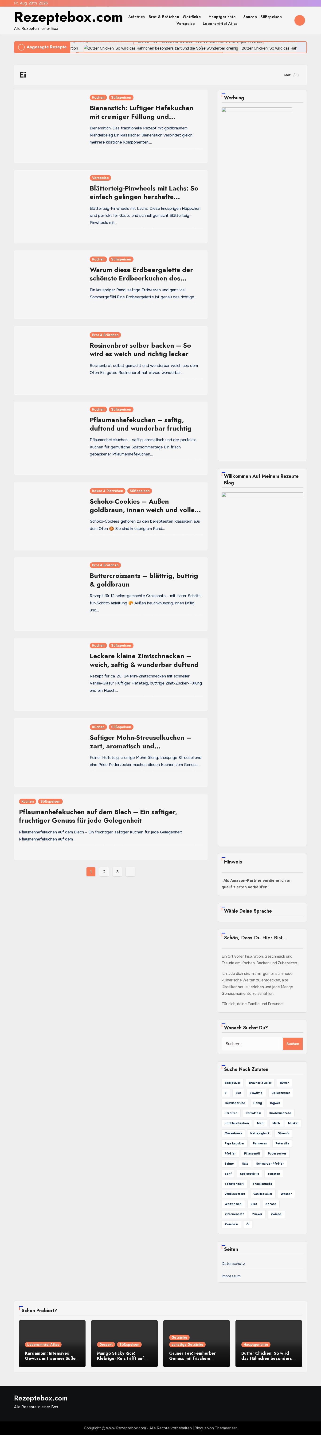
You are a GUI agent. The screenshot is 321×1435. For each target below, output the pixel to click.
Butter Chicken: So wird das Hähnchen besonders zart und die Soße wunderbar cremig (266, 1361)
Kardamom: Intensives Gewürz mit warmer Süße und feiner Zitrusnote (50, 1358)
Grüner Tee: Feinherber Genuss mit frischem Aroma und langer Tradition (192, 1361)
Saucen (250, 16)
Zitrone (271, 1204)
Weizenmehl (233, 1204)
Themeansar (226, 1428)
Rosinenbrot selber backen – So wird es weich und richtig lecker (140, 350)
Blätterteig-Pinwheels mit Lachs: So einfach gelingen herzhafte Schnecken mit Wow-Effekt (144, 196)
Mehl (260, 1123)
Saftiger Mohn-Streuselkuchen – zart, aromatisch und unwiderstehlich (141, 746)
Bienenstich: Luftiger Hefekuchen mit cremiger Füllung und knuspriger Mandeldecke (141, 116)
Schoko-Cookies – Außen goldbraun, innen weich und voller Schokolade (143, 510)
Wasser (286, 1194)
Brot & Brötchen (164, 16)
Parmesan (260, 1143)
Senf (228, 1174)
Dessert (106, 1345)
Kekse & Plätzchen (107, 491)
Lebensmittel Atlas (220, 23)
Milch (276, 1123)
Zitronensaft (234, 1214)
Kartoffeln (253, 1113)
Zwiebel (276, 1214)
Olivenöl (283, 1133)
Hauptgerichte (223, 16)
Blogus (200, 1428)
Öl (247, 1224)
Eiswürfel (256, 1093)
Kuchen (98, 97)
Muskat (293, 1123)
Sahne (229, 1164)
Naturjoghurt (259, 1133)
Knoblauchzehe (280, 1113)
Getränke (192, 16)
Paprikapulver (235, 1143)
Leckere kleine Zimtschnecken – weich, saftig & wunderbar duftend (144, 660)
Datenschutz (233, 1263)
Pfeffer (230, 1153)
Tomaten (273, 1174)
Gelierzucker (280, 1093)
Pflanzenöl (252, 1153)
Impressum (231, 1276)
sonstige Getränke (187, 1345)
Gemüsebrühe (235, 1103)
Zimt (254, 1204)
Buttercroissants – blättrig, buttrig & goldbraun (144, 580)
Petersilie (282, 1143)
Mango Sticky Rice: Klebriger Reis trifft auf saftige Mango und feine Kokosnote (122, 1361)
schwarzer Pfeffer (270, 1164)
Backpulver (233, 1083)
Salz (245, 1164)
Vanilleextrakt (235, 1194)
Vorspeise (186, 23)
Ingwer (275, 1103)
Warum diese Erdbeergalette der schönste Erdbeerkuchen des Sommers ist (141, 278)
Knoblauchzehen (237, 1123)
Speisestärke (249, 1174)
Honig (257, 1103)
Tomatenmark (234, 1184)
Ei (226, 1093)
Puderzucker (277, 1153)
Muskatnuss (233, 1133)
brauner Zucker (260, 1083)
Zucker (257, 1214)
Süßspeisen (272, 16)
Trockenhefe (262, 1184)
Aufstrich (136, 16)
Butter (284, 1083)
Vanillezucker (263, 1194)
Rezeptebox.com (68, 17)
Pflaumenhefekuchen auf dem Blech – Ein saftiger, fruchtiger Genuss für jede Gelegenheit (98, 816)
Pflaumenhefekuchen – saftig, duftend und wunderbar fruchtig (141, 424)
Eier (238, 1093)
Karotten (231, 1113)
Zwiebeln (231, 1224)
